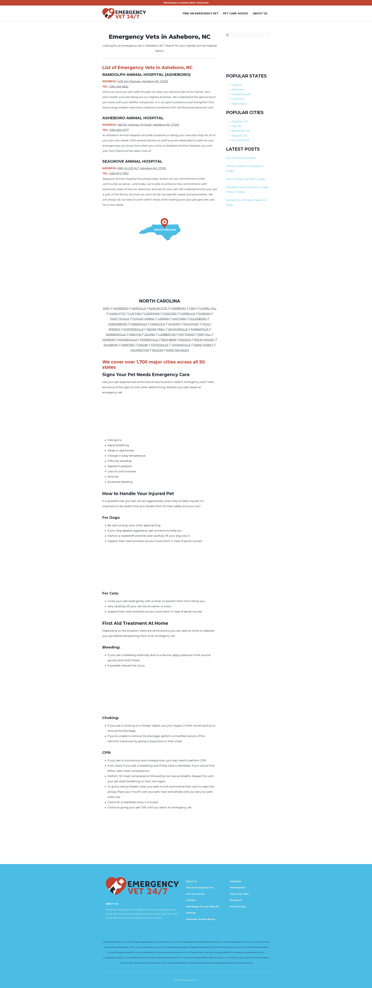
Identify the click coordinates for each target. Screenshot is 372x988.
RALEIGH (185, 339)
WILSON (157, 350)
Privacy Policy (238, 906)
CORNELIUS (187, 313)
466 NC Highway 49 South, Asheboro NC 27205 (148, 124)
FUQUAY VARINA (143, 319)
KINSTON (135, 334)
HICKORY (174, 324)
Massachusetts (241, 94)
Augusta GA (239, 135)
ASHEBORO (120, 308)
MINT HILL (204, 334)
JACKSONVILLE (178, 329)
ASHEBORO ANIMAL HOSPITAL (133, 118)
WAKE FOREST (203, 345)
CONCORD (170, 313)
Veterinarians (237, 887)
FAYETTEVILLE (119, 319)
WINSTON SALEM (177, 350)
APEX (106, 308)
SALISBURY (111, 345)
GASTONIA (179, 319)
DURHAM (204, 313)
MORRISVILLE (149, 339)
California (237, 99)
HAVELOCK (157, 324)
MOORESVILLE (127, 339)
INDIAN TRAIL (156, 329)
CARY (192, 308)
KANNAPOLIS (200, 329)
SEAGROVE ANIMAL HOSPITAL (132, 161)
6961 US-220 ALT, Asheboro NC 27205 (141, 168)
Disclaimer (236, 900)
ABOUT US (260, 13)
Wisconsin (238, 89)
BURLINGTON (158, 308)
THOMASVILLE (181, 345)
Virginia (236, 84)
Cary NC (236, 126)
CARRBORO (178, 308)
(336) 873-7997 (119, 173)
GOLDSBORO (198, 319)
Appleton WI (239, 121)
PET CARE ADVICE (235, 13)
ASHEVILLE (139, 308)
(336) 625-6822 (118, 86)
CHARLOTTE (117, 313)
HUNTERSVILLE (133, 329)
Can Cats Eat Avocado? (241, 158)
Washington (239, 103)
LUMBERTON (167, 334)
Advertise (235, 881)
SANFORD (128, 345)
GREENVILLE (138, 324)
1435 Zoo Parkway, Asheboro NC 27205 (142, 81)
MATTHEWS (187, 334)
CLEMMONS (152, 313)
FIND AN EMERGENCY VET (200, 13)
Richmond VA (240, 140)
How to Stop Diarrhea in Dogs (245, 179)
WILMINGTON (139, 350)
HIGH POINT (191, 324)
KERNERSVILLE (116, 334)
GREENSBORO (117, 324)
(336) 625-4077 (119, 130)
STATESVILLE (159, 345)
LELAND (149, 334)
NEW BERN (168, 339)
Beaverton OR (240, 130)
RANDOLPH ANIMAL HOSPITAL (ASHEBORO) (146, 74)
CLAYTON (134, 313)
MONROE (108, 339)
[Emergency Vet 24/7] (124, 13)
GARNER (163, 319)
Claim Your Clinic (239, 894)
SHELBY (143, 345)
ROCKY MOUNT (204, 339)
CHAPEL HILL (208, 308)
